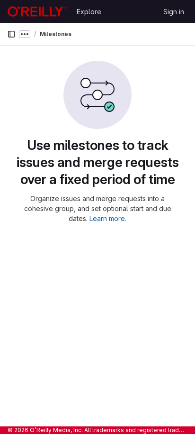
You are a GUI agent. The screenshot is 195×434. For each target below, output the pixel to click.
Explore (89, 12)
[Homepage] (37, 11)
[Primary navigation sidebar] (11, 34)
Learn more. (107, 218)
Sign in (173, 12)
